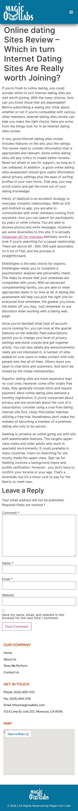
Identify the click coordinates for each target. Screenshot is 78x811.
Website (8, 595)
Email (7, 579)
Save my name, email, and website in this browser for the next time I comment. (33, 616)
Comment (10, 512)
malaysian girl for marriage (22, 237)
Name (7, 563)
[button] (71, 12)
